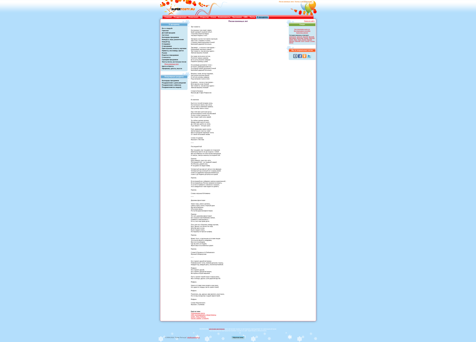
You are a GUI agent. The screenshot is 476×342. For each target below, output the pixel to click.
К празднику (262, 17)
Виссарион (292, 38)
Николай (297, 41)
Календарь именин (302, 32)
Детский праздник (168, 33)
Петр (302, 41)
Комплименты (224, 17)
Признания (237, 17)
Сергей (307, 41)
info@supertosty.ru (193, 337)
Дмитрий (311, 38)
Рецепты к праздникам (170, 55)
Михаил (291, 41)
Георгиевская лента (198, 313)
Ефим (291, 39)
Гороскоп (165, 30)
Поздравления (180, 17)
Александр (292, 36)
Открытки (204, 17)
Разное (164, 53)
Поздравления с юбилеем (171, 85)
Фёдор (291, 42)
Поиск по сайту (309, 21)
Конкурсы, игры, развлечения (173, 39)
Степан (312, 41)
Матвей (309, 39)
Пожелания (193, 17)
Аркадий (305, 36)
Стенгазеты (166, 57)
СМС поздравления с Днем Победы (203, 315)
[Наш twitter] (309, 56)
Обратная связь (238, 337)
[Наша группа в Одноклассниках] (304, 56)
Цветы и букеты (168, 66)
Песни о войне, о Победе (200, 318)
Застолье (165, 35)
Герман (306, 38)
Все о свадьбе (167, 28)
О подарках (166, 44)
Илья (299, 39)
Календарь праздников (170, 37)
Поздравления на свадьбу (171, 87)
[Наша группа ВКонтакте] (295, 56)
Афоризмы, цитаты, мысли (172, 68)
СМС (246, 17)
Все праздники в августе (302, 29)
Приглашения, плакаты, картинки (174, 48)
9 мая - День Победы (198, 317)
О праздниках (167, 46)
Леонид (304, 39)
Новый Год (166, 42)
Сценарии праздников (170, 60)
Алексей (299, 36)
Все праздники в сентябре (302, 31)
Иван (295, 39)
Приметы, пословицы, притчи (173, 51)
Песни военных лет (171, 64)
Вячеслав (300, 38)
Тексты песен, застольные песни (174, 62)
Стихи (213, 17)
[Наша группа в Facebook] (300, 56)
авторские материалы (217, 329)
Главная (168, 17)
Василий (311, 36)
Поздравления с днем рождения (174, 83)
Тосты (252, 17)
